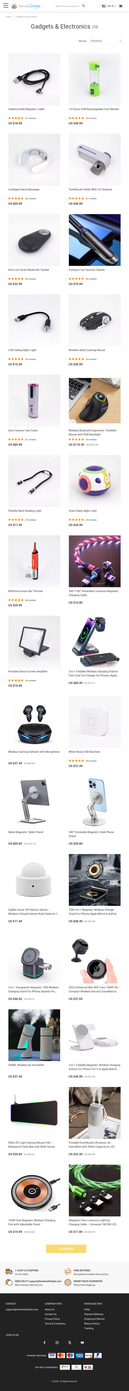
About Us (49, 1309)
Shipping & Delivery (94, 1318)
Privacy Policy (52, 1318)
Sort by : (83, 41)
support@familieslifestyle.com (22, 1309)
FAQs (87, 1309)
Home (8, 16)
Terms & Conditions (55, 1323)
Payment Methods (93, 1314)
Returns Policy (91, 1323)
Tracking (88, 1328)
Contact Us (50, 1314)
